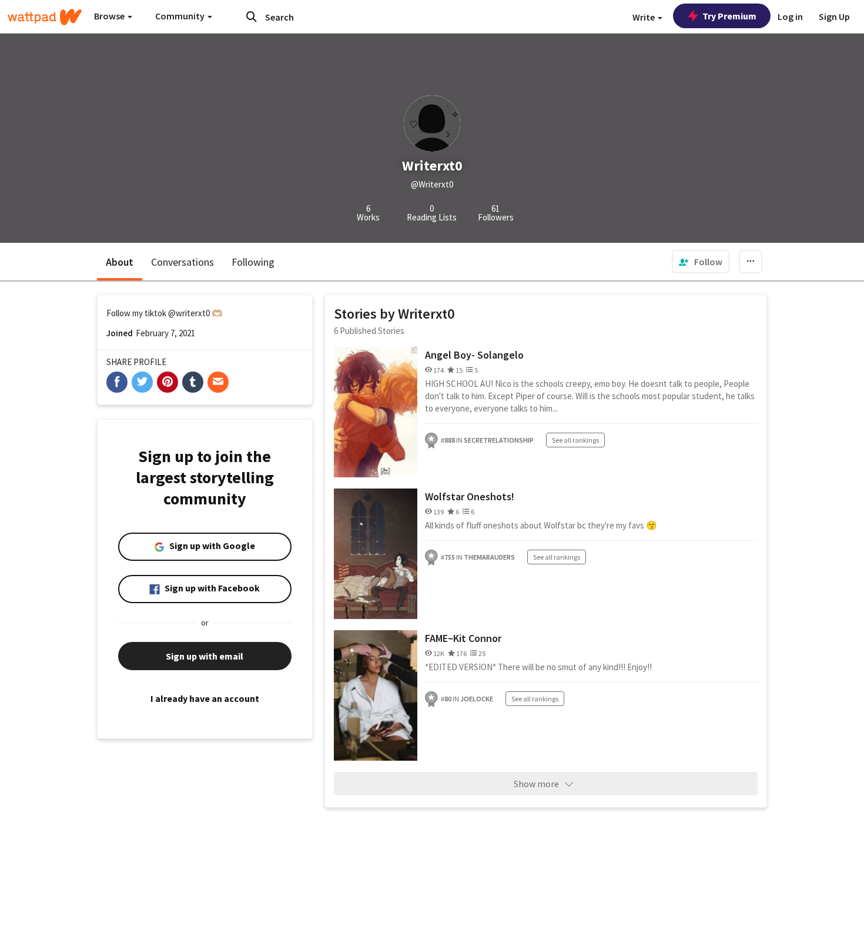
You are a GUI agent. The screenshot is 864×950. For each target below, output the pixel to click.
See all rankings (575, 440)
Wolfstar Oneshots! (469, 496)
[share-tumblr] (192, 382)
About (119, 262)
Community (180, 16)
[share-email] (218, 382)
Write (644, 17)
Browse (110, 16)
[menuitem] (700, 261)
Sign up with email (204, 656)
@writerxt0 (189, 313)
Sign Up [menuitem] (834, 16)
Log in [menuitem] (790, 16)
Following (253, 262)
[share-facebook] (117, 382)
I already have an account (204, 698)
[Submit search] (251, 16)
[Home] (45, 17)
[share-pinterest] (167, 382)
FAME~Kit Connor (463, 638)
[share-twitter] (142, 382)
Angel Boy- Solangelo (474, 355)
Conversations (182, 262)
